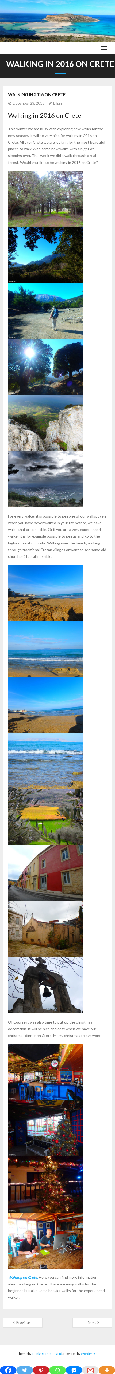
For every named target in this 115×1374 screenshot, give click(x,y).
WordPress (89, 1354)
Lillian (57, 103)
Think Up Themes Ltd (47, 1354)
